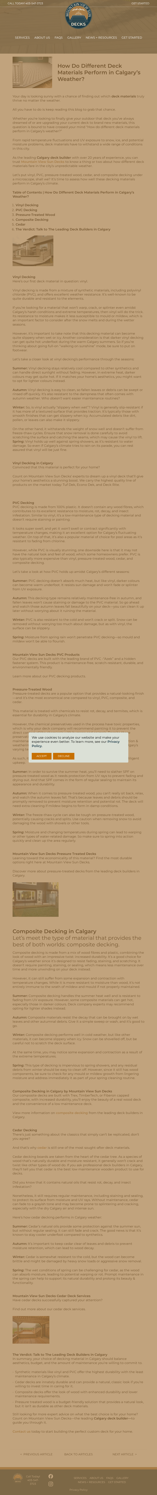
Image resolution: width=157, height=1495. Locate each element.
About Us (42, 37)
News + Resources (101, 37)
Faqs (59, 37)
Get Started (132, 37)
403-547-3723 (34, 3)
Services (22, 37)
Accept (41, 756)
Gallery (74, 37)
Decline (64, 756)
